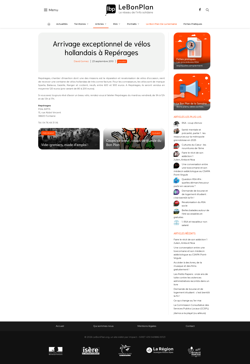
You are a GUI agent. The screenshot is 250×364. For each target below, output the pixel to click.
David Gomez (81, 61)
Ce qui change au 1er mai (187, 300)
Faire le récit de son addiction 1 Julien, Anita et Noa (188, 156)
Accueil (49, 24)
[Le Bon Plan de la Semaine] (192, 92)
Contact (190, 326)
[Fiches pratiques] (192, 51)
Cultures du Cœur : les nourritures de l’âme (194, 146)
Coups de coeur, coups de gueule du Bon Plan (133, 142)
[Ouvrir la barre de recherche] (207, 10)
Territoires (80, 24)
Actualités (62, 24)
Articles (99, 24)
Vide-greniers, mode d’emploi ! (64, 144)
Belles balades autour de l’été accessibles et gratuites (191, 214)
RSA (115, 24)
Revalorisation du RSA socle (194, 204)
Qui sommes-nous (103, 326)
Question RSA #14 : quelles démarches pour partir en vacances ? (191, 182)
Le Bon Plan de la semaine (161, 24)
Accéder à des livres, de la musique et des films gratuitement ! (188, 266)
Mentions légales (146, 326)
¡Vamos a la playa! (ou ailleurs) (190, 313)
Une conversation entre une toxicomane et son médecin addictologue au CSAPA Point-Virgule (192, 169)
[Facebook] (200, 10)
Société (122, 61)
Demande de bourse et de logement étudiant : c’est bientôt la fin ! (191, 194)
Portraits (132, 24)
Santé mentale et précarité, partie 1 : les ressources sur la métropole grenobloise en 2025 (189, 134)
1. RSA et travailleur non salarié (194, 223)
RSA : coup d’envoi (192, 123)
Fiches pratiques (192, 24)
